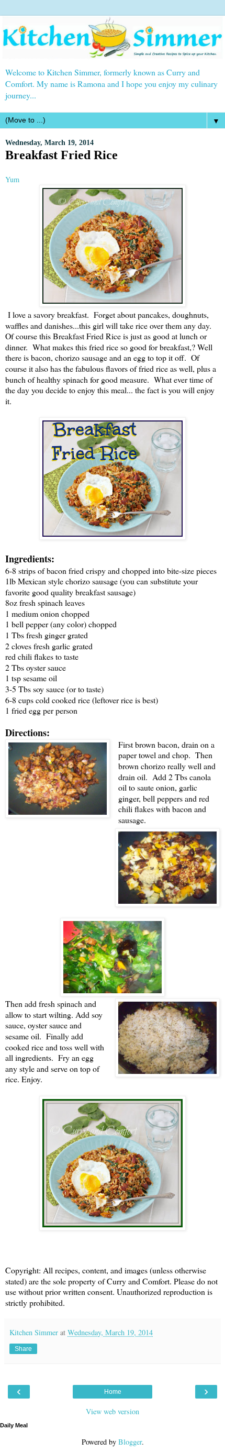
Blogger (130, 1442)
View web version (112, 1411)
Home (112, 1391)
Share (23, 1348)
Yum (12, 179)
